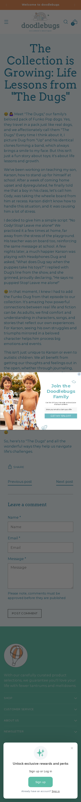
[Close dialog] (79, 374)
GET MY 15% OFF (61, 415)
